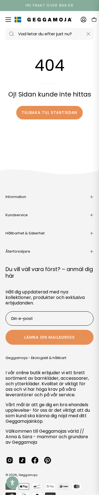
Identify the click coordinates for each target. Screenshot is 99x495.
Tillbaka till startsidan (49, 112)
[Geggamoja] (49, 19)
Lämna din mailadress (49, 337)
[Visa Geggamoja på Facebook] (35, 460)
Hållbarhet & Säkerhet (25, 233)
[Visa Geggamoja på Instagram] (10, 460)
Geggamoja (27, 475)
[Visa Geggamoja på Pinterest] (47, 460)
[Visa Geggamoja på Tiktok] (22, 460)
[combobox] (50, 34)
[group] (49, 5)
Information (16, 196)
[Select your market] (18, 21)
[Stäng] (88, 34)
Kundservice (17, 215)
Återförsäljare (18, 251)
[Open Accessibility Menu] (12, 483)
